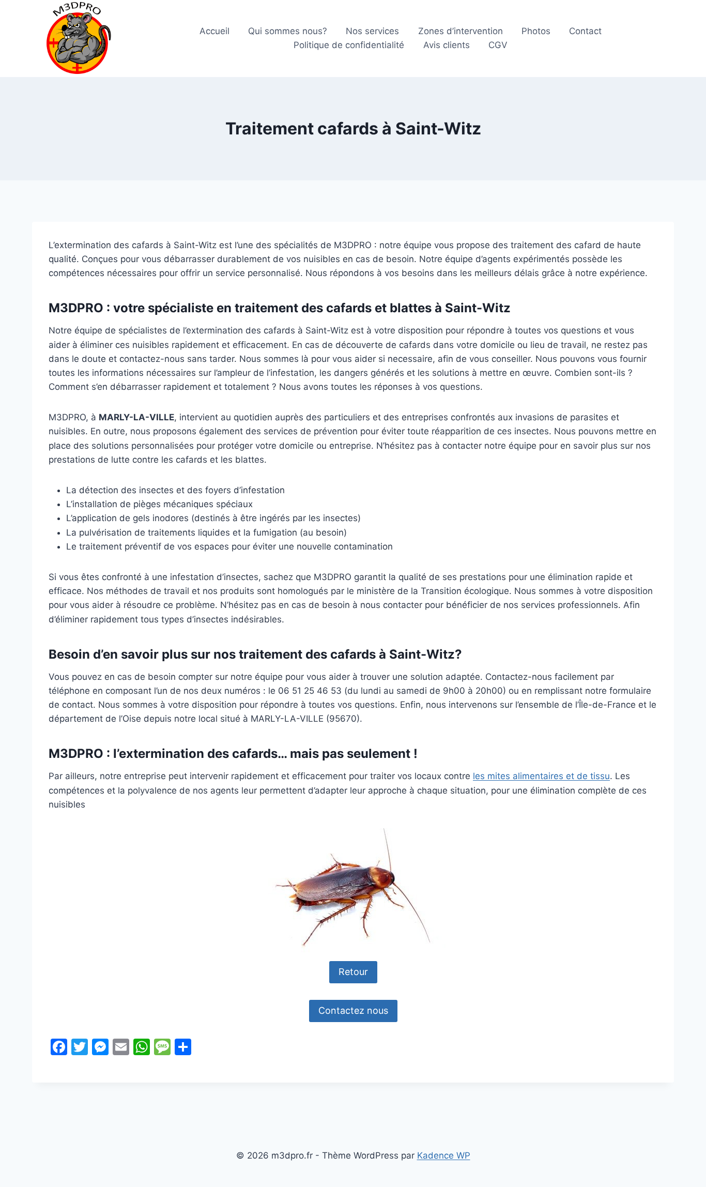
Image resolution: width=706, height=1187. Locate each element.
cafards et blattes (379, 307)
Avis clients (446, 45)
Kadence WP (443, 1155)
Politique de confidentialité (349, 45)
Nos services (372, 31)
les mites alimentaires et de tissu (541, 776)
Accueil (214, 31)
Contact (585, 31)
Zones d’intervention (460, 31)
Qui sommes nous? (287, 31)
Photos (535, 31)
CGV (498, 45)
